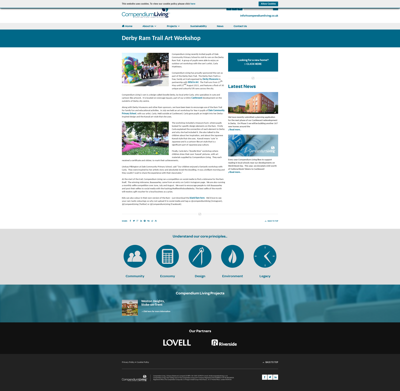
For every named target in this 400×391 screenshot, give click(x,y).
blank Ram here (197, 198)
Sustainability (198, 26)
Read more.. (235, 130)
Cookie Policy (143, 362)
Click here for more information (156, 312)
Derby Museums (210, 79)
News (220, 26)
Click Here (254, 64)
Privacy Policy (128, 362)
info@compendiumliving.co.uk (259, 15)
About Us (147, 26)
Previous (108, 307)
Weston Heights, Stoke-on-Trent (153, 303)
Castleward (196, 98)
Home (128, 26)
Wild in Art (193, 82)
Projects (172, 26)
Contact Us (240, 26)
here (192, 4)
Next (292, 307)
